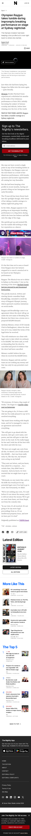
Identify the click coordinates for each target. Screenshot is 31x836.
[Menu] (2, 3)
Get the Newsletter (15, 151)
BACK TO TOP (14, 724)
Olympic (4, 94)
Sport (3, 10)
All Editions (15, 572)
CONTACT (5, 771)
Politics (8, 659)
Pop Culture (14, 624)
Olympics (8, 526)
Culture (14, 526)
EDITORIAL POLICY (8, 774)
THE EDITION (6, 764)
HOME (4, 761)
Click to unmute (9, 62)
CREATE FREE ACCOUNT (15, 827)
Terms (20, 155)
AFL (7, 672)
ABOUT (4, 767)
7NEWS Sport (24, 520)
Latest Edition (15, 567)
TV (11, 594)
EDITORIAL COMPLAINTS (10, 778)
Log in (26, 3)
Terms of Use (6, 788)
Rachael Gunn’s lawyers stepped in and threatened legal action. (15, 287)
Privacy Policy (6, 785)
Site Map (5, 792)
